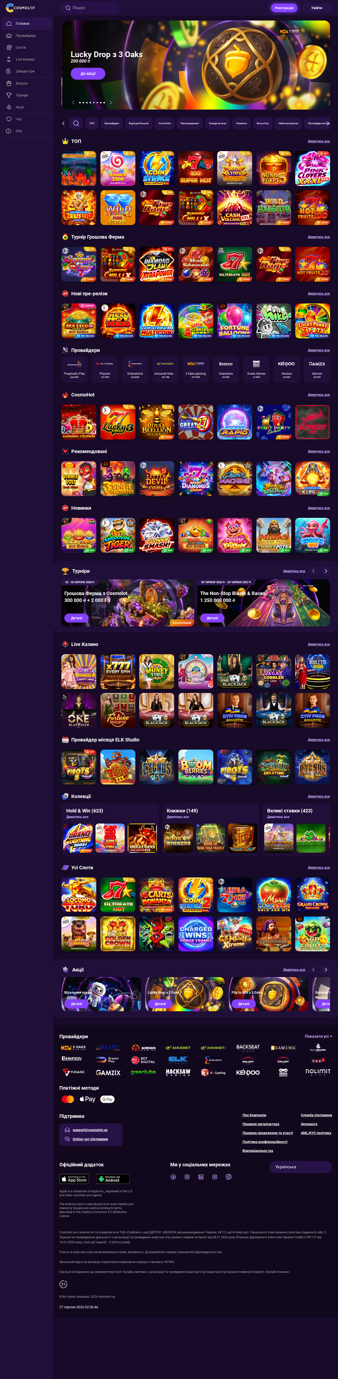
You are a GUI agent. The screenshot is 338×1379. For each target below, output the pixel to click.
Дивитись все (77, 817)
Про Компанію (254, 1115)
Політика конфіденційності (265, 1142)
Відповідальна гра (257, 1151)
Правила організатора (260, 1124)
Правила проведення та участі (267, 1133)
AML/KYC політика (316, 1133)
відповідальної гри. (208, 1252)
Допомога (309, 1124)
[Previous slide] (73, 103)
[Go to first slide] (111, 103)
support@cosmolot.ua (90, 1130)
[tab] (80, 102)
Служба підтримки (316, 1115)
